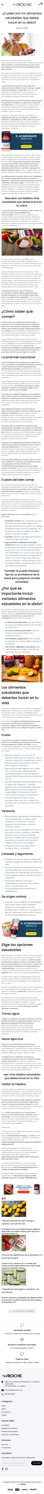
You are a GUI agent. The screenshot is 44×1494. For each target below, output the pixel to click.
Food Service (6, 1412)
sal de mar (21, 991)
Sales (3, 1406)
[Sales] (22, 151)
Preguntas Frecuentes (9, 1428)
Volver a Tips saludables (23, 1311)
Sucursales (5, 1425)
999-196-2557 (10, 1394)
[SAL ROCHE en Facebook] (3, 1469)
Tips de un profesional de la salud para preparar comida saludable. (22, 578)
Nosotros (5, 1445)
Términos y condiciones (10, 1435)
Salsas (4, 1409)
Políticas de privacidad (10, 1431)
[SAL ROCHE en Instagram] (6, 1469)
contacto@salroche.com (14, 1390)
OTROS (4, 1415)
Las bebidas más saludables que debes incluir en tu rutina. (22, 202)
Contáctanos (6, 1448)
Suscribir (37, 1463)
